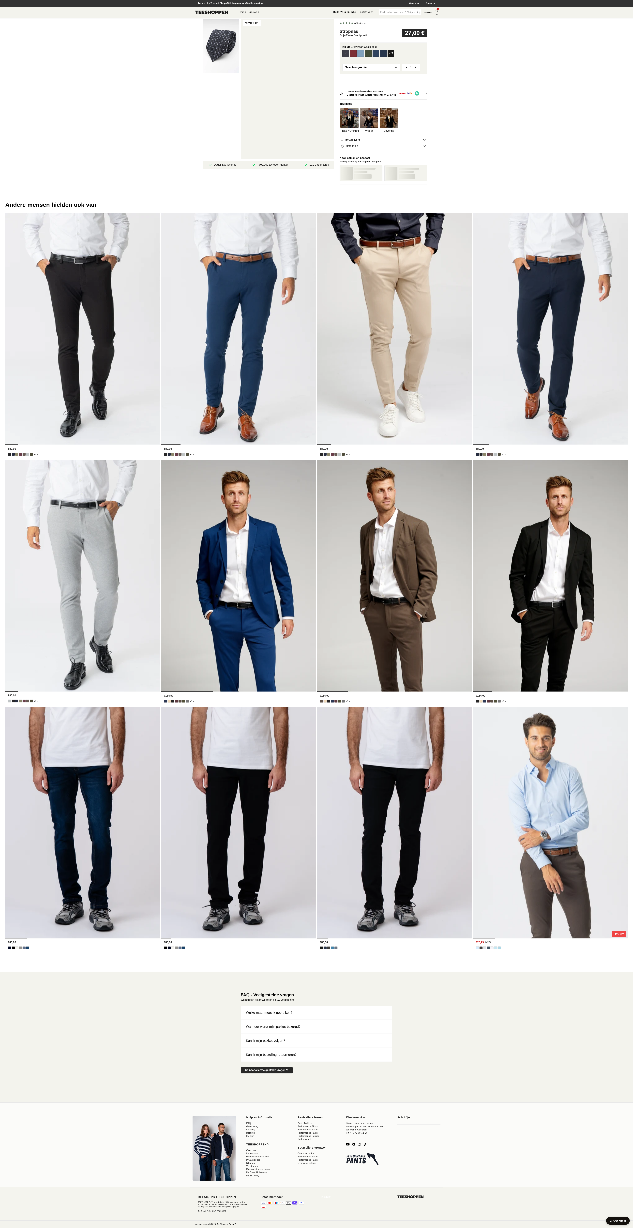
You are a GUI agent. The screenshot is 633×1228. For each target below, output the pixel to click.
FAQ (248, 1123)
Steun (429, 3)
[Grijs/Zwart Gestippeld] (345, 53)
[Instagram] (359, 1144)
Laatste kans (366, 12)
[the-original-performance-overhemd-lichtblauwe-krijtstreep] (495, 947)
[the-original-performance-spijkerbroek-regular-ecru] (16, 947)
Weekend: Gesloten (356, 1129)
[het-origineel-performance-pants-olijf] (16, 454)
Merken (250, 1136)
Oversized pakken (307, 1163)
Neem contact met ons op (359, 1123)
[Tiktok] (364, 1144)
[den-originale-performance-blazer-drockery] (169, 701)
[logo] (211, 12)
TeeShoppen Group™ (226, 1224)
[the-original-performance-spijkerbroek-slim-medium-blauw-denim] (336, 947)
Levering (250, 1129)
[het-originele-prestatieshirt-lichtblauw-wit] (499, 947)
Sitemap (250, 1163)
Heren (242, 12)
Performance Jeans (308, 1129)
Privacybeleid (253, 1159)
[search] (418, 12)
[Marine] (376, 53)
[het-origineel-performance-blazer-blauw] (165, 701)
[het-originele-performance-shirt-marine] (488, 947)
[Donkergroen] (368, 53)
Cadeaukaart (304, 1139)
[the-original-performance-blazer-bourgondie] (176, 701)
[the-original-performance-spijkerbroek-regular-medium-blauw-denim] (27, 947)
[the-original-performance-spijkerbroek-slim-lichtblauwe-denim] (332, 947)
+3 (191, 701)
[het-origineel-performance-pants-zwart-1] (9, 454)
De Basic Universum (256, 1172)
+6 (35, 454)
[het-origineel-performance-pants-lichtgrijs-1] (27, 454)
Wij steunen (252, 1166)
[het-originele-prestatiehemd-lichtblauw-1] (477, 947)
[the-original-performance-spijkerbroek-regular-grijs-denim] (20, 947)
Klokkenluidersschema (258, 1169)
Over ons (414, 3)
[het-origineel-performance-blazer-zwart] (172, 701)
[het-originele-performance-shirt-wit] (492, 947)
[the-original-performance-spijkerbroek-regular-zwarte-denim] (13, 947)
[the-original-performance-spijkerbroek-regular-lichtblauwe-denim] (24, 947)
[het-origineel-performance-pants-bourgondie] (20, 454)
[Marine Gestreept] (383, 53)
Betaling (250, 1132)
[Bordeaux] (353, 53)
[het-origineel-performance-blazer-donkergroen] (183, 701)
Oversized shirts (306, 1153)
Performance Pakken (308, 1136)
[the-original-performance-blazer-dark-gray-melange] (187, 701)
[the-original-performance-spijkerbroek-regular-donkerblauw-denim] (9, 947)
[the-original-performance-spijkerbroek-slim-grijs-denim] (328, 947)
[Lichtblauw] (360, 53)
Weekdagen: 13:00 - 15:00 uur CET (364, 1126)
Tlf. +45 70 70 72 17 (356, 1132)
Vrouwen (254, 12)
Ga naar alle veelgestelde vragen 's (266, 1070)
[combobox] (398, 12)
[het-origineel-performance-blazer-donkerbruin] (180, 701)
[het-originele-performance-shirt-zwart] (481, 947)
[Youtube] (348, 1144)
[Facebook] (353, 1144)
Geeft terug (252, 1126)
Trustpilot (325, 1197)
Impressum (252, 1153)
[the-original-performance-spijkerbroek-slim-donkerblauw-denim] (325, 947)
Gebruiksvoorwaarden (257, 1156)
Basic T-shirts (305, 1123)
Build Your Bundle (344, 12)
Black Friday (252, 1175)
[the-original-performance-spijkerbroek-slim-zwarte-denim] (321, 947)
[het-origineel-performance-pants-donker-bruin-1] (24, 454)
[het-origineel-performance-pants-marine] (13, 454)
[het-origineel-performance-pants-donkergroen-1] (31, 454)
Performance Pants (308, 1132)
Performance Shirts (308, 1126)
